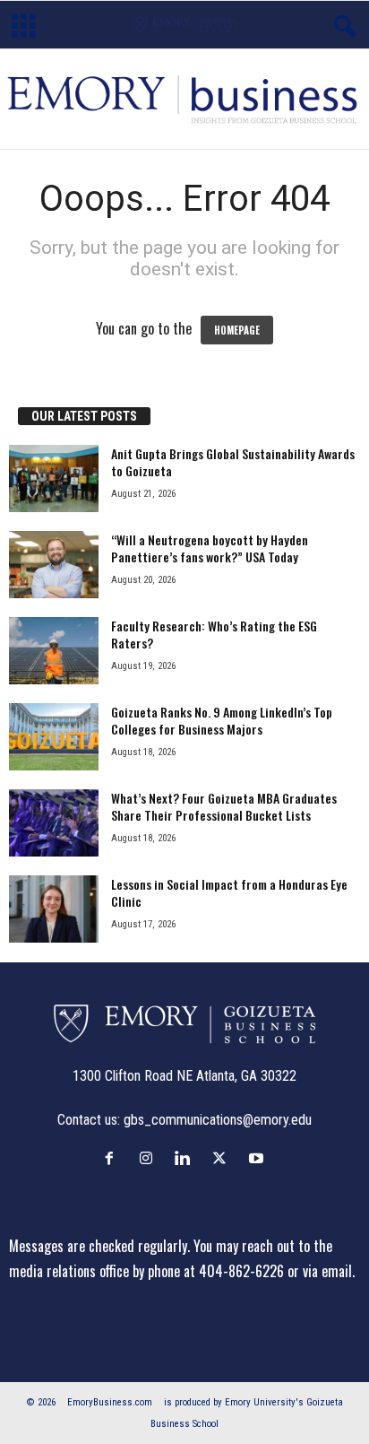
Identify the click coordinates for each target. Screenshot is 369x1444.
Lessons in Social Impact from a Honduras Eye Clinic (229, 892)
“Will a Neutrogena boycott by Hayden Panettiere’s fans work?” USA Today (209, 548)
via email (327, 1271)
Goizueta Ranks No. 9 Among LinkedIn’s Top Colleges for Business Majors (221, 720)
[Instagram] (150, 1158)
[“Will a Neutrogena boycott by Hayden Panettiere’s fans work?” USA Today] (54, 564)
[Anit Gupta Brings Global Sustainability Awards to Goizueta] (54, 478)
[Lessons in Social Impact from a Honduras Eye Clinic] (54, 909)
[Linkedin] (186, 1158)
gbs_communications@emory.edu (218, 1119)
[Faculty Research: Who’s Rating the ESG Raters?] (54, 650)
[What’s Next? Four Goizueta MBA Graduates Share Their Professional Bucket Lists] (54, 823)
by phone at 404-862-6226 (208, 1271)
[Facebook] (113, 1158)
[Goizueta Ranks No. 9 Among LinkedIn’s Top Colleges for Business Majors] (54, 736)
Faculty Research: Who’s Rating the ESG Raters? (214, 634)
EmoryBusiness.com (109, 1402)
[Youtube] (258, 1158)
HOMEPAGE (237, 330)
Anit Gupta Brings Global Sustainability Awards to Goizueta (233, 462)
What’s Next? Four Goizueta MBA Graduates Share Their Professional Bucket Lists (224, 806)
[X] (223, 1158)
